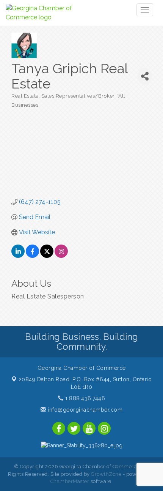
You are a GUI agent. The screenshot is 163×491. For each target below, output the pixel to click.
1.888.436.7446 (84, 398)
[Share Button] (145, 76)
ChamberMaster (69, 481)
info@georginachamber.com (84, 410)
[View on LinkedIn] (18, 255)
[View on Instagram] (61, 255)
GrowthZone (106, 474)
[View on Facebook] (32, 255)
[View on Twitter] (46, 255)
